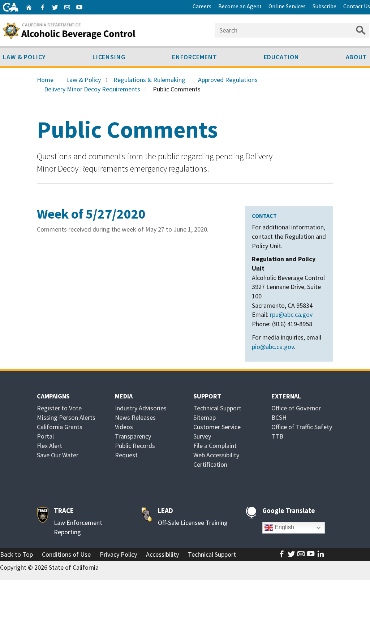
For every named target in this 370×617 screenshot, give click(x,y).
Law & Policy (83, 79)
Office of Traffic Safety (301, 427)
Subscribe (324, 6)
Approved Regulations (228, 79)
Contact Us (356, 6)
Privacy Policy (118, 554)
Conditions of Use (66, 554)
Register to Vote (59, 408)
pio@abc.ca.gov (273, 346)
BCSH (279, 417)
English (283, 528)
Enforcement (194, 57)
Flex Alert (49, 445)
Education (281, 57)
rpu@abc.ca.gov (291, 314)
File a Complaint (215, 445)
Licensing (108, 57)
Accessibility (162, 554)
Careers (202, 6)
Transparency (133, 436)
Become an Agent (240, 6)
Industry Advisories (141, 408)
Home (45, 79)
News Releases (135, 417)
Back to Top (16, 554)
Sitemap (204, 417)
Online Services (287, 6)
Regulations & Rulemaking (149, 79)
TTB (277, 436)
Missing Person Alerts (66, 417)
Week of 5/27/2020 (91, 213)
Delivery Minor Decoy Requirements (92, 89)
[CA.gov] (10, 7)
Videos (124, 427)
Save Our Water (57, 455)
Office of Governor (296, 408)
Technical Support (217, 408)
